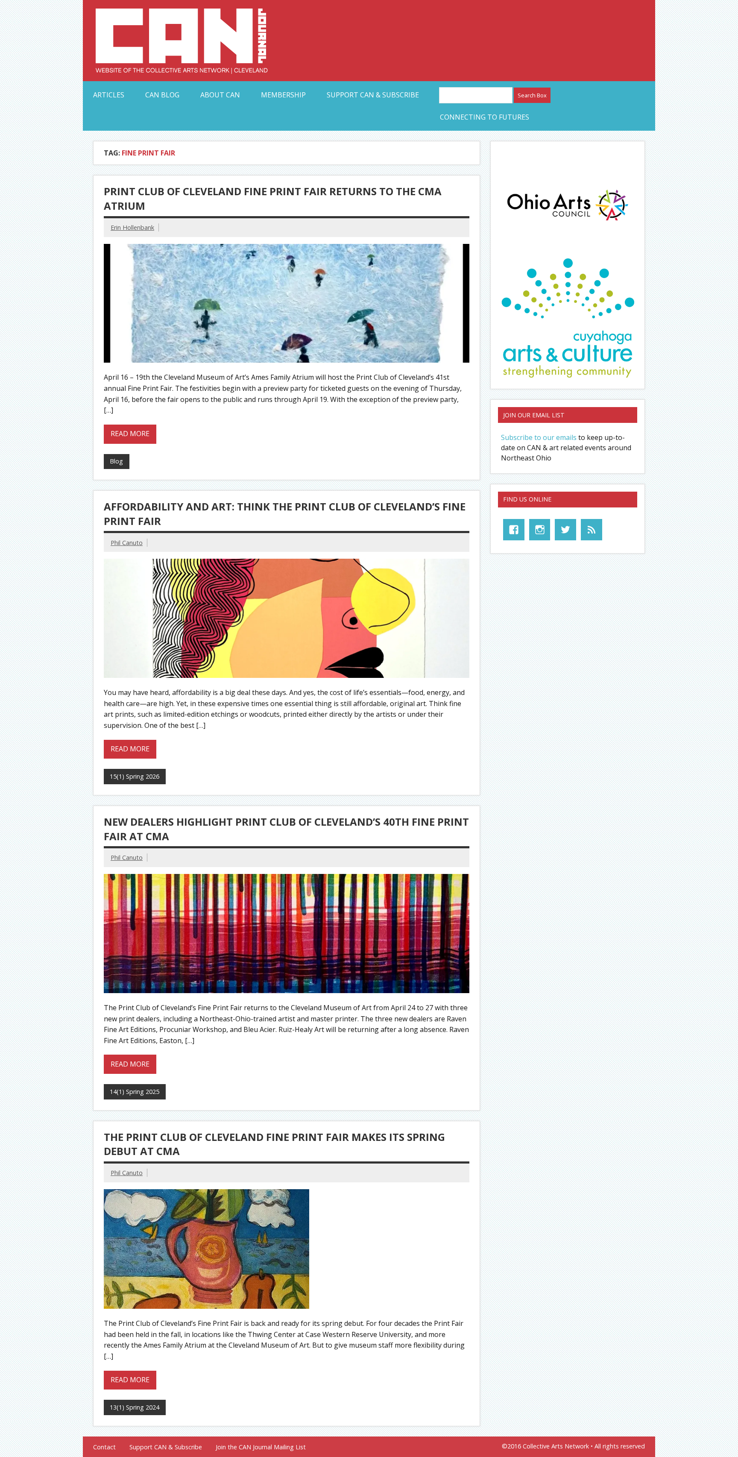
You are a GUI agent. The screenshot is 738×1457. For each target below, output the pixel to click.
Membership (283, 95)
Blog (116, 461)
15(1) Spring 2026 (134, 776)
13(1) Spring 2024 (134, 1407)
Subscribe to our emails (539, 437)
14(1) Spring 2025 (134, 1092)
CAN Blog (162, 95)
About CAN (220, 95)
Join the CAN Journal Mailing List (261, 1447)
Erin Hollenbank (132, 227)
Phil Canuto (127, 543)
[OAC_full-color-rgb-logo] (567, 223)
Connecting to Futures (484, 117)
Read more (130, 433)
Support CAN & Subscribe (373, 95)
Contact (104, 1447)
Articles (108, 95)
